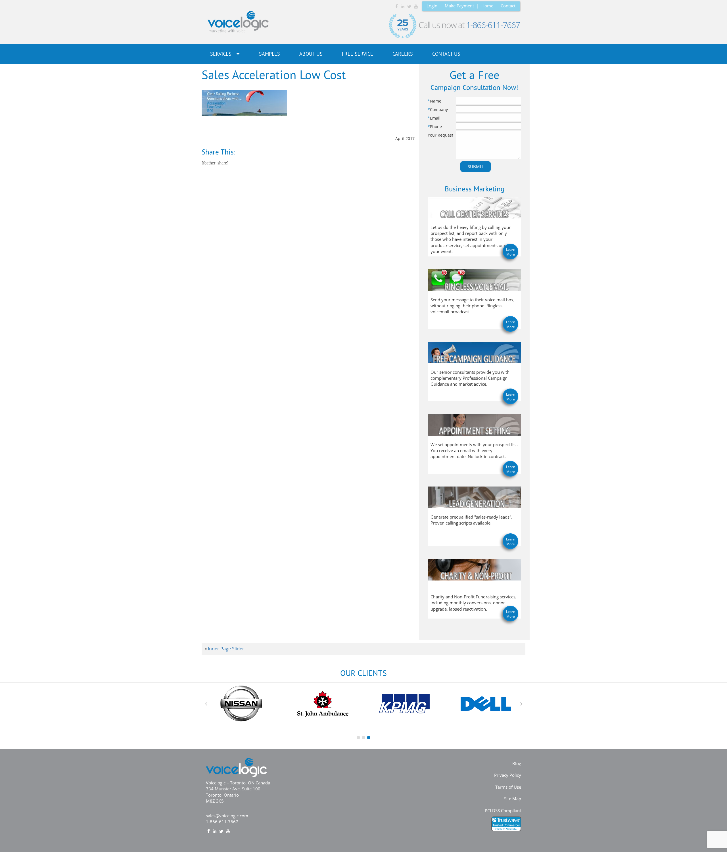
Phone (435, 126)
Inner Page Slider (226, 649)
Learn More (510, 252)
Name (434, 101)
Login (432, 6)
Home (487, 6)
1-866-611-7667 (493, 25)
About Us (311, 54)
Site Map (512, 798)
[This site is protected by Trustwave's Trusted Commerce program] (506, 823)
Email (434, 118)
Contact (508, 6)
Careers (402, 54)
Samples (269, 54)
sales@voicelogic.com (227, 815)
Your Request (440, 135)
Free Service (357, 54)
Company (438, 109)
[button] (206, 703)
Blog (516, 763)
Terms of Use (508, 787)
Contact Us (446, 54)
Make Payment (459, 6)
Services (221, 54)
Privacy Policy (507, 775)
